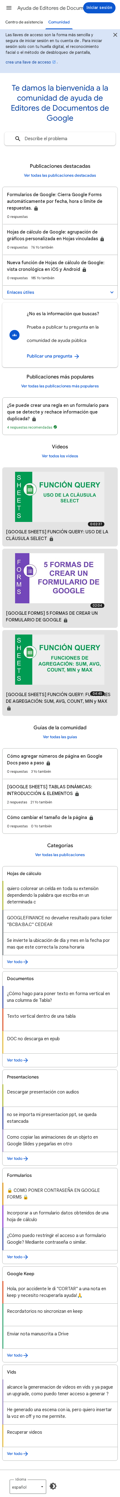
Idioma (20, 1479)
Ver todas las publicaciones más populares (60, 386)
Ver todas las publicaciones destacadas (60, 175)
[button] (9, 7)
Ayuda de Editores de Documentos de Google (61, 8)
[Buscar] (18, 138)
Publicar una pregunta (50, 356)
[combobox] (60, 138)
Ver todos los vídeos (60, 456)
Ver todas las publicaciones (60, 854)
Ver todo (14, 961)
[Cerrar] (115, 35)
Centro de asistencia (24, 22)
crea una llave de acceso (28, 62)
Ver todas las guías (60, 737)
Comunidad (59, 22)
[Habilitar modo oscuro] (53, 1486)
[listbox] (27, 1486)
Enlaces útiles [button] (20, 292)
